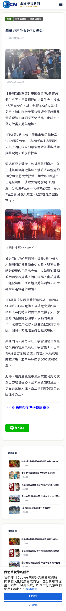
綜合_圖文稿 (20, 18)
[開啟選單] (60, 4)
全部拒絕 (33, 604)
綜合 (9, 18)
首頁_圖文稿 (35, 18)
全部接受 (33, 596)
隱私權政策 (31, 589)
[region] (33, 589)
